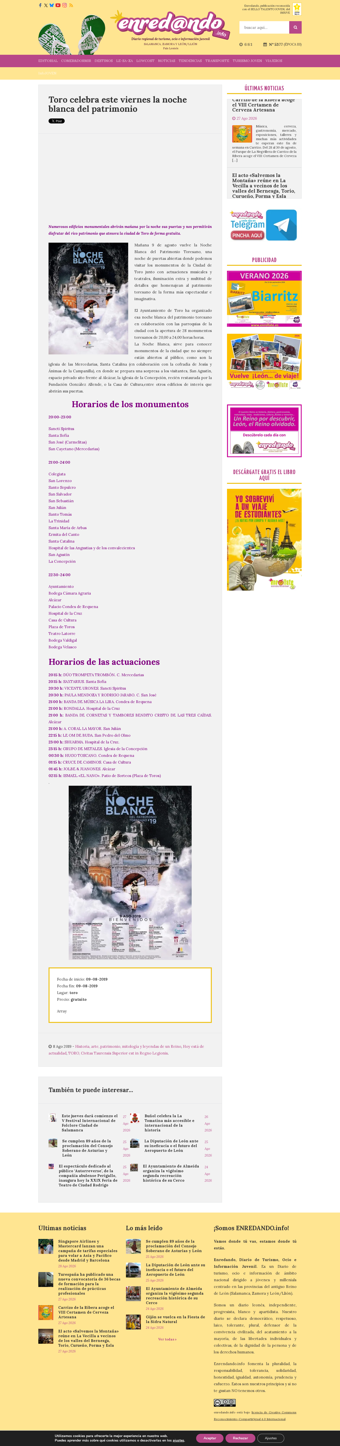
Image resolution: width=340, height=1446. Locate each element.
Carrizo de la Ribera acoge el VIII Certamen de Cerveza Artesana (86, 1312)
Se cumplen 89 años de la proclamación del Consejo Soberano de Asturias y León (87, 1148)
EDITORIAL (48, 60)
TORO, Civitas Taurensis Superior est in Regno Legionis (118, 1053)
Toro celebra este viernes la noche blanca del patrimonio (118, 104)
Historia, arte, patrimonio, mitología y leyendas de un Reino (128, 1046)
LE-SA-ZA (124, 60)
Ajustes (271, 1438)
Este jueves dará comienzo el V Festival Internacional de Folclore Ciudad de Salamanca (90, 1122)
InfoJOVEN (47, 73)
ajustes (178, 1440)
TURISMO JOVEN (247, 60)
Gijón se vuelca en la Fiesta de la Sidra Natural (175, 1319)
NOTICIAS (166, 60)
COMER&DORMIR (76, 60)
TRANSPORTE (217, 60)
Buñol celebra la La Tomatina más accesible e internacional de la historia (169, 1122)
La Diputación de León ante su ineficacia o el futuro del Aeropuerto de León (171, 1146)
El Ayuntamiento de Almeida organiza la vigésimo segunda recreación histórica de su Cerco (171, 1173)
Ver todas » (167, 1339)
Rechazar (240, 1438)
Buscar (295, 27)
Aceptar (210, 1438)
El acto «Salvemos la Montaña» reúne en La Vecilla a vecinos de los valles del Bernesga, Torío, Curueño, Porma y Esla (263, 141)
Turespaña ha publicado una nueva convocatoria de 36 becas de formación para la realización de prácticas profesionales (89, 1284)
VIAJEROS (274, 60)
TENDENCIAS (190, 60)
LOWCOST (145, 60)
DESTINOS (104, 60)
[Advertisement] (130, 178)
